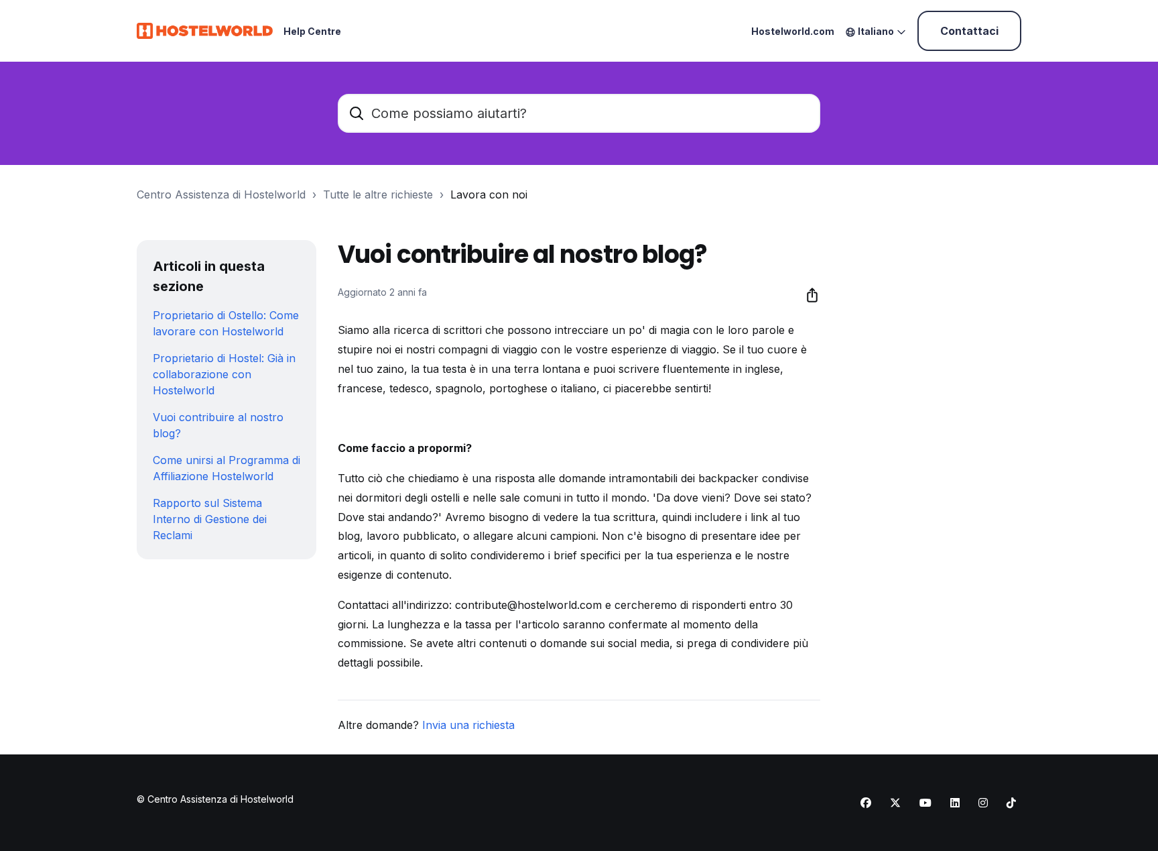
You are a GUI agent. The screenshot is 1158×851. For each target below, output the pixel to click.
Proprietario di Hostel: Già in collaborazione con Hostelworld (224, 374)
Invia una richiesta (468, 725)
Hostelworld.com (792, 31)
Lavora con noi (488, 194)
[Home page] (205, 31)
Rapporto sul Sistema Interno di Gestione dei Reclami (210, 519)
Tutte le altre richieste (378, 194)
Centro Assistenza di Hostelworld (221, 194)
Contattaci (969, 31)
